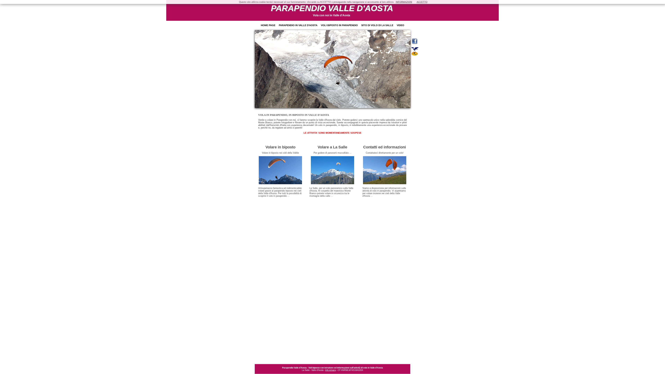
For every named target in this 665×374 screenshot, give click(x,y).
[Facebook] (414, 43)
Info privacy (330, 370)
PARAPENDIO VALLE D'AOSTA (332, 8)
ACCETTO (422, 2)
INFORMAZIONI (404, 2)
